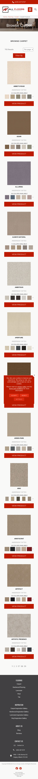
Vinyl (19, 694)
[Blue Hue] (12, 448)
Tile (19, 697)
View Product (19, 104)
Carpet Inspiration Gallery (19, 708)
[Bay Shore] (23, 498)
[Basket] (19, 223)
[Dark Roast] (18, 297)
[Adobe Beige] (19, 474)
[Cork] (13, 247)
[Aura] (19, 72)
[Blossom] (29, 197)
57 (19, 666)
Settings (19, 399)
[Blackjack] (12, 549)
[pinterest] (20, 768)
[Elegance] (23, 147)
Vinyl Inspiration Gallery (19, 718)
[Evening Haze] (29, 448)
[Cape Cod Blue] (18, 348)
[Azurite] (12, 197)
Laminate (19, 690)
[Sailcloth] (19, 247)
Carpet (16, 17)
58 (22, 666)
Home (5, 17)
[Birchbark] (23, 197)
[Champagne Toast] (12, 147)
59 (25, 666)
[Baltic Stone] (19, 625)
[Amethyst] (19, 173)
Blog (19, 730)
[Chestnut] (19, 374)
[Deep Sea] (29, 649)
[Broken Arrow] (29, 498)
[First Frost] (23, 297)
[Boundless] (18, 96)
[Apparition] (18, 498)
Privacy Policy (19, 775)
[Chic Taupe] (23, 96)
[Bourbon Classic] (19, 123)
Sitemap (19, 776)
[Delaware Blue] (29, 96)
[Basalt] (18, 197)
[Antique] (12, 498)
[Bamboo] (12, 96)
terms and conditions (16, 388)
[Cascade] (18, 549)
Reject (24, 395)
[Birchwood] (19, 525)
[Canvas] (19, 273)
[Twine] (30, 247)
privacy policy (22, 386)
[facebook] (16, 768)
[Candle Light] (18, 649)
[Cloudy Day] (18, 448)
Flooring (10, 17)
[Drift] (23, 448)
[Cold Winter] (23, 649)
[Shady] (25, 247)
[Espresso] (23, 348)
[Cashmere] (23, 549)
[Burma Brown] (12, 649)
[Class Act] (18, 147)
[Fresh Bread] (29, 297)
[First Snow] (29, 348)
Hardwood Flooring (19, 687)
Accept (14, 395)
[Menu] (30, 9)
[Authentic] (19, 424)
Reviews (19, 733)
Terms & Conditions (19, 773)
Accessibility (19, 772)
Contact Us (20, 745)
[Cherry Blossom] (29, 549)
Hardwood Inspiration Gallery (19, 712)
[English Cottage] (29, 147)
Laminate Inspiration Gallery (19, 715)
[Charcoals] (12, 297)
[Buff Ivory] (19, 324)
